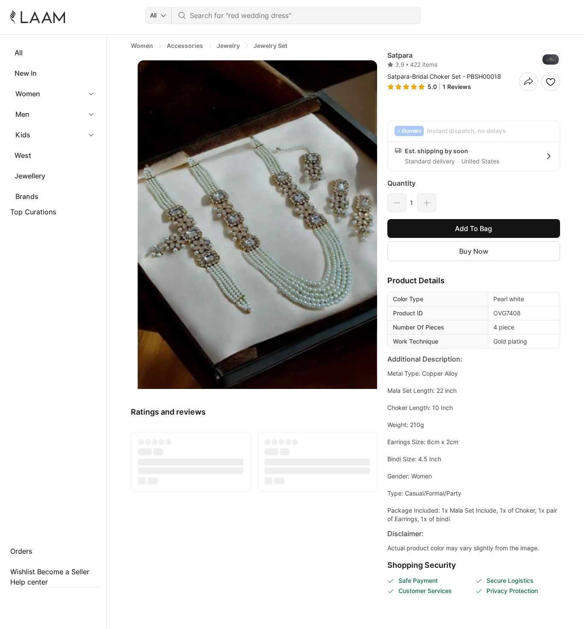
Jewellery (30, 176)
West (23, 155)
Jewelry (228, 45)
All (19, 52)
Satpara (400, 55)
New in (26, 73)
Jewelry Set (270, 45)
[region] (254, 224)
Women (27, 93)
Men (22, 114)
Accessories (185, 45)
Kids (22, 135)
